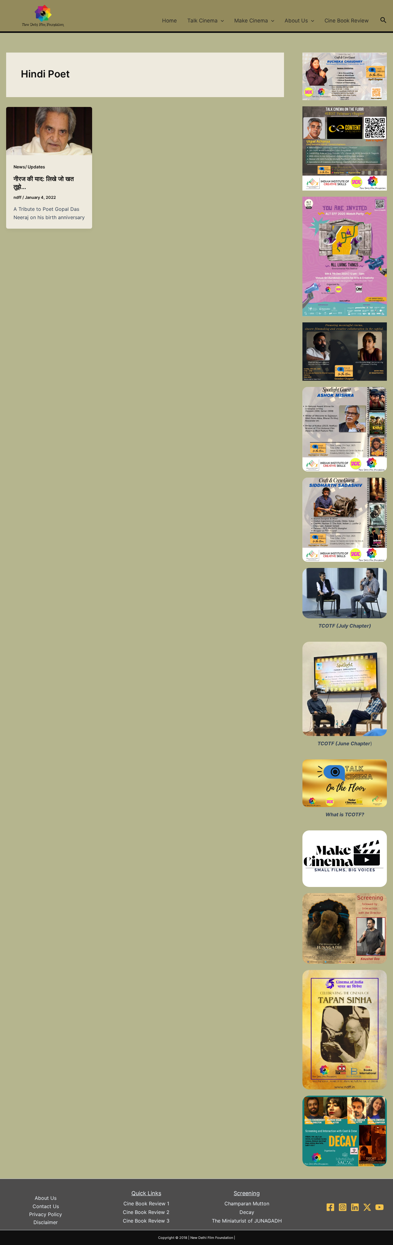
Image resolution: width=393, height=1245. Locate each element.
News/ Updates (29, 166)
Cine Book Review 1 (146, 1203)
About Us (296, 21)
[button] (221, 20)
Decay (246, 1212)
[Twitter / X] (367, 1207)
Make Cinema (251, 21)
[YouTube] (379, 1207)
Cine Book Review (347, 21)
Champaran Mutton (246, 1203)
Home (169, 21)
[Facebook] (330, 1207)
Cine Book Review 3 (146, 1221)
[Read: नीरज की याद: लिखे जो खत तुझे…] (49, 131)
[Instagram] (342, 1207)
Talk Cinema (202, 21)
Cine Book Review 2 (146, 1212)
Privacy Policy (45, 1214)
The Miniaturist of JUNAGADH (247, 1221)
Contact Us (46, 1206)
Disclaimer (45, 1222)
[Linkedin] (355, 1207)
